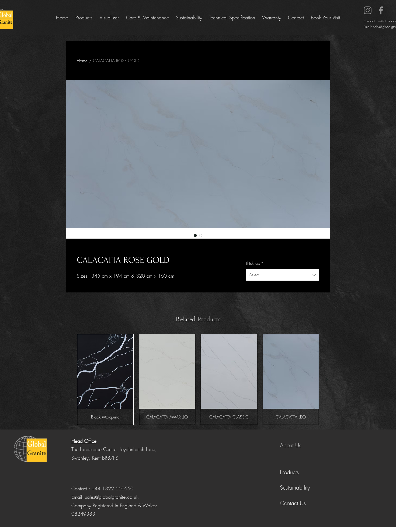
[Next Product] (327, 379)
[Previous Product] (69, 379)
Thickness (254, 263)
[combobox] (282, 275)
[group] (198, 379)
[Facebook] (381, 10)
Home (82, 61)
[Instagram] (367, 10)
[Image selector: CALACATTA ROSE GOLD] (195, 235)
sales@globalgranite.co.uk (111, 497)
